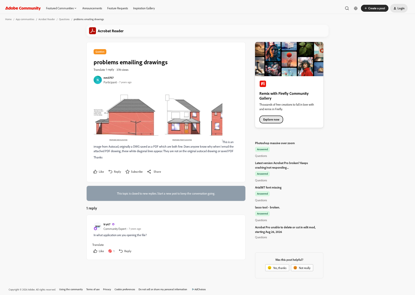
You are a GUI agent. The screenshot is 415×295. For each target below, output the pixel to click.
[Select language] (355, 8)
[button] (374, 8)
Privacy (107, 289)
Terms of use (93, 289)
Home (8, 19)
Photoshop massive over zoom (275, 143)
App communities (25, 19)
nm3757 (108, 77)
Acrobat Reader (46, 19)
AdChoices (200, 289)
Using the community (71, 289)
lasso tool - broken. (267, 207)
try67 (107, 224)
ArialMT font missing (268, 187)
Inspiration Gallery (144, 8)
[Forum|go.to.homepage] (23, 8)
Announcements (92, 8)
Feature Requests (117, 8)
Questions (64, 19)
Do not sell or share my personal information (163, 289)
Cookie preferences (125, 289)
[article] (165, 238)
